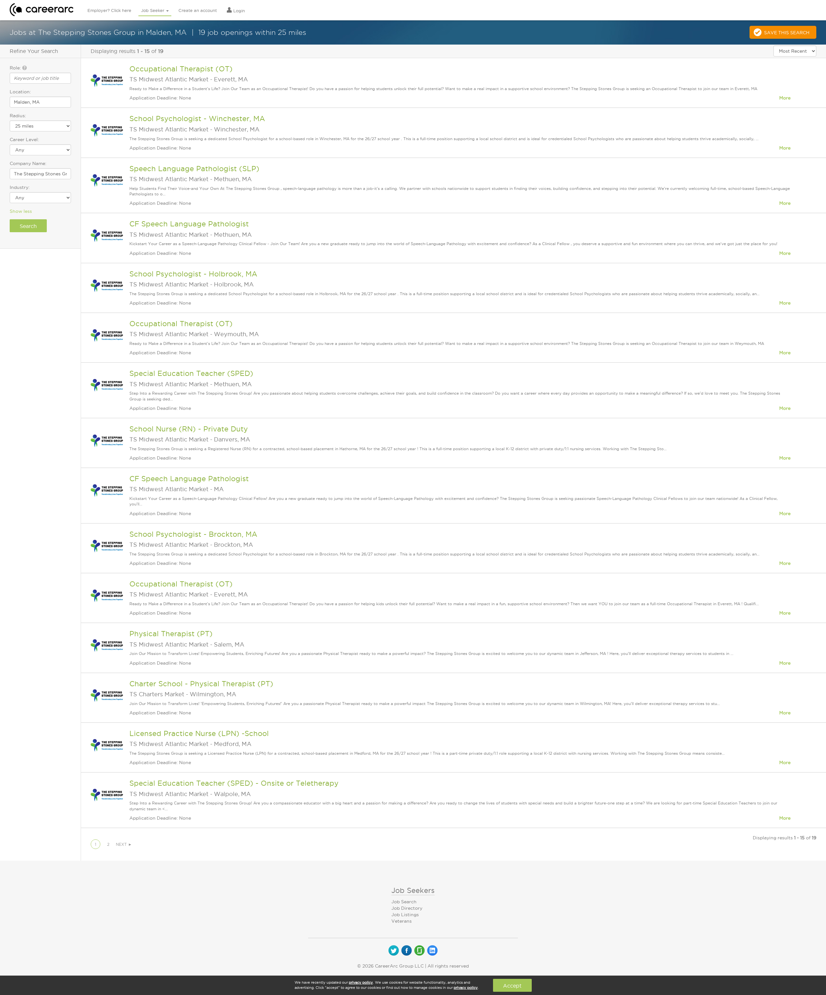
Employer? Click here (109, 10)
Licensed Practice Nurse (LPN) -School (199, 733)
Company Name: (28, 163)
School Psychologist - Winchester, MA (197, 118)
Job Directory (406, 908)
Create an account (197, 10)
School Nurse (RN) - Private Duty (188, 429)
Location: (20, 91)
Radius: (18, 115)
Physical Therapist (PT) (171, 633)
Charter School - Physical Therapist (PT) (201, 684)
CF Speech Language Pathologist (189, 224)
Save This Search (787, 32)
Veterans (401, 921)
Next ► (124, 844)
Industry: (20, 187)
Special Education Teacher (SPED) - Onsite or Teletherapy (233, 783)
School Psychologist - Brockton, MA (193, 534)
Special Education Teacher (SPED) (191, 373)
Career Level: (24, 139)
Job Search (404, 901)
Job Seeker (153, 10)
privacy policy (361, 982)
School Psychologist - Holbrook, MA (193, 274)
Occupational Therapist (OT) (181, 69)
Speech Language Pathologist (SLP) (194, 168)
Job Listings (405, 914)
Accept (512, 986)
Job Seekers (413, 890)
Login (238, 10)
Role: (16, 67)
